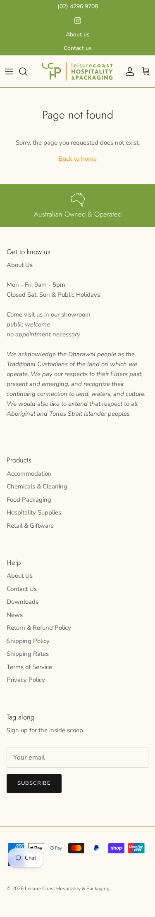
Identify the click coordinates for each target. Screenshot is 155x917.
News (15, 615)
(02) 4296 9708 (77, 6)
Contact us (78, 48)
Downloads (22, 602)
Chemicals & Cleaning (37, 486)
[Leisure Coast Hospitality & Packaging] (77, 71)
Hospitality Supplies (34, 512)
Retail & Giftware (30, 526)
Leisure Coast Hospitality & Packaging (67, 888)
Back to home (78, 159)
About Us (20, 265)
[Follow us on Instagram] (77, 20)
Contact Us (22, 589)
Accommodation (29, 473)
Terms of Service (29, 667)
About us (78, 34)
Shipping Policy (28, 641)
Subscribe (34, 783)
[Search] (27, 71)
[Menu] (9, 71)
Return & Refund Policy (39, 628)
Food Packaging (29, 499)
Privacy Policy (26, 680)
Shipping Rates (28, 654)
